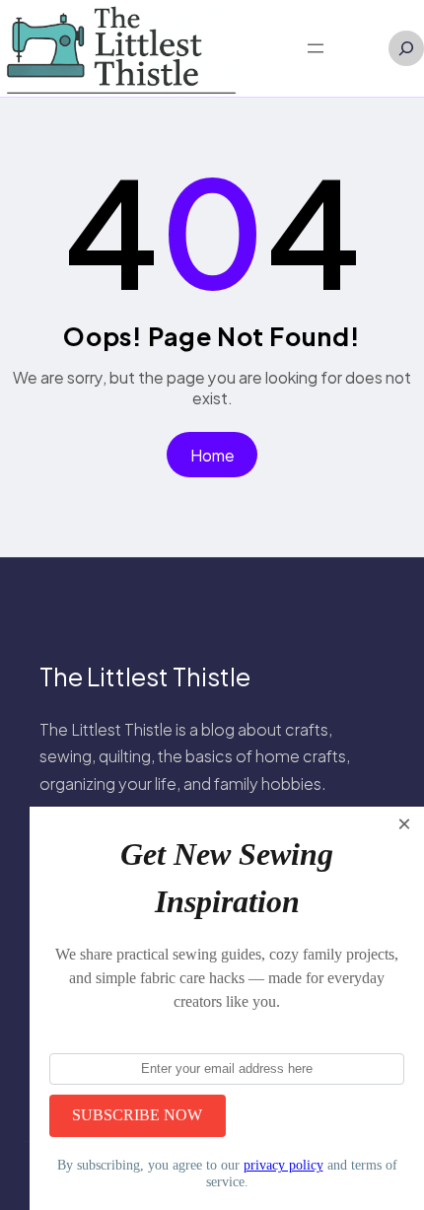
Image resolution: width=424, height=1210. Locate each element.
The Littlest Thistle (144, 676)
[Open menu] (315, 48)
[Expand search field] (406, 48)
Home (212, 455)
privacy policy (283, 1165)
